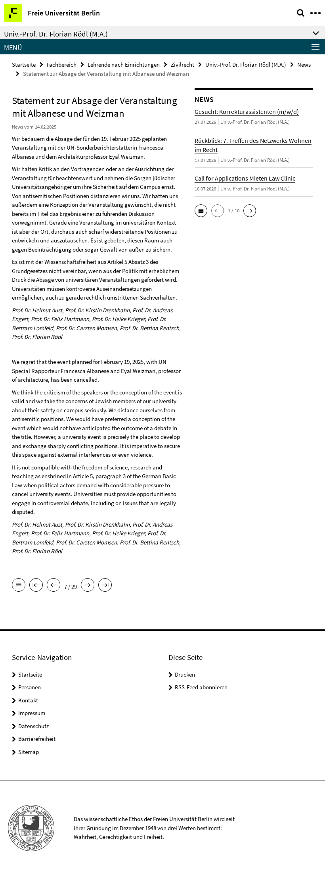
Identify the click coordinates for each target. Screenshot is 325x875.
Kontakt (28, 700)
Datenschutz (33, 726)
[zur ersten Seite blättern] (36, 585)
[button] (201, 211)
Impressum (31, 713)
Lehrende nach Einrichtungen (124, 64)
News (304, 64)
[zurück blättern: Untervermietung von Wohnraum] (53, 585)
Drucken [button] (185, 674)
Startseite (24, 64)
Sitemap (28, 752)
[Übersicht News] (18, 585)
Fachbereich (61, 64)
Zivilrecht (182, 64)
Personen (29, 687)
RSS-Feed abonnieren (201, 687)
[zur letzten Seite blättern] (105, 585)
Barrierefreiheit (36, 738)
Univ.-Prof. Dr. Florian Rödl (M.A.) (245, 64)
